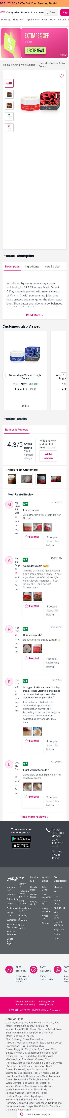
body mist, (50, 1062)
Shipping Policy (46, 1001)
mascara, (49, 1042)
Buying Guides (33, 902)
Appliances (59, 908)
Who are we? (11, 888)
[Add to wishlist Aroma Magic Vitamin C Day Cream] (62, 76)
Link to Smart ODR (10, 941)
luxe (34, 12)
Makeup (58, 887)
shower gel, (20, 1052)
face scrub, (18, 1076)
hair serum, (35, 1022)
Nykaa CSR (10, 914)
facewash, (20, 1069)
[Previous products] (5, 375)
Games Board (33, 895)
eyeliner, (43, 1032)
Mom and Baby (56, 915)
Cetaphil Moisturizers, (27, 1086)
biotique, (18, 1025)
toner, (26, 1039)
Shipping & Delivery (22, 918)
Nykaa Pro (45, 917)
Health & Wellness (58, 923)
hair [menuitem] (22, 19)
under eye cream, (40, 1049)
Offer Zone (44, 888)
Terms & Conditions (25, 1001)
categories (13, 12)
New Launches (47, 895)
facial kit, (20, 1029)
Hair (56, 896)
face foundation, (28, 1056)
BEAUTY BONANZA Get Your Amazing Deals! (28, 3)
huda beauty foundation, (32, 1066)
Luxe (56, 938)
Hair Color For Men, (44, 1106)
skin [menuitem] (15, 19)
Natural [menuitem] (62, 19)
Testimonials (13, 908)
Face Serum (24, 1109)
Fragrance (59, 929)
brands (25, 12)
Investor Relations (11, 933)
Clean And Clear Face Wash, (32, 1102)
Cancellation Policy (25, 1004)
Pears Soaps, (26, 1106)
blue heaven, (25, 1072)
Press (10, 903)
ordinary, (17, 1039)
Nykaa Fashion (46, 910)
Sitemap (46, 923)
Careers (11, 894)
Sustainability (13, 920)
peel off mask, (41, 1072)
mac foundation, (25, 1059)
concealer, (48, 1022)
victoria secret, (46, 1029)
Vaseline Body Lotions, (27, 1092)
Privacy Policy (46, 1004)
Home (6, 64)
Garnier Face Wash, (23, 1082)
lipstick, (10, 1022)
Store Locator (22, 902)
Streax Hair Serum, (23, 1089)
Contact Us (22, 885)
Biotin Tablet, (22, 1096)
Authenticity (12, 899)
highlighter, (21, 1022)
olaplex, (38, 1062)
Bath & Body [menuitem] (48, 19)
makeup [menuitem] (5, 19)
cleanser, (20, 1042)
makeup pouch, (25, 1062)
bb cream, (32, 1029)
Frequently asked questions (23, 894)
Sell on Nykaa (21, 926)
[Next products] (63, 375)
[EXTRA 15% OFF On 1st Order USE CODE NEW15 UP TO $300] (34, 43)
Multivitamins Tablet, (25, 1079)
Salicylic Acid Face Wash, (33, 1099)
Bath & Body (57, 902)
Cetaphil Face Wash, (37, 1076)
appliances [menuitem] (33, 19)
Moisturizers (28, 64)
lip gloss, (28, 1025)
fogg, (17, 1049)
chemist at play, (35, 1042)
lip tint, (25, 1049)
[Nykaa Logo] (3, 11)
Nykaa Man (45, 902)
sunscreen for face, (39, 1052)
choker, (39, 1059)
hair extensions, (29, 1046)
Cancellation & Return (24, 909)
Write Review (48, 456)
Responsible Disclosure (13, 925)
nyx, (29, 1069)
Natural (57, 934)
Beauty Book (33, 888)
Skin (15, 64)
